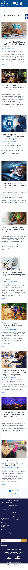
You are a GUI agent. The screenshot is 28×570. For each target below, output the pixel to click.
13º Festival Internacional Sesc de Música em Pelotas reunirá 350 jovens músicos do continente (13, 415)
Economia (6, 48)
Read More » (4, 64)
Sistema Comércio (9, 421)
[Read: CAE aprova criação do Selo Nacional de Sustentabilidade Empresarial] (13, 218)
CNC (2, 48)
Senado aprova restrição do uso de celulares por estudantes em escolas (13, 185)
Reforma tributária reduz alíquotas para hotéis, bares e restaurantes (12, 87)
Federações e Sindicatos (6, 507)
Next (14, 493)
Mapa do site (3, 523)
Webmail (3, 526)
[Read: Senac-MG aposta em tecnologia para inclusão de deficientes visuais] (13, 448)
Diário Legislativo (5, 92)
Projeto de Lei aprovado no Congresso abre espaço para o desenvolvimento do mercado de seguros (13, 276)
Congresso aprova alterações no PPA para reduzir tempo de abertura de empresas (12, 136)
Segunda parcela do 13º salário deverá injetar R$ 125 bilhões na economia (13, 44)
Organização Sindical (5, 509)
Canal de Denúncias (5, 518)
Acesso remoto (4, 527)
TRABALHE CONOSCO (14, 512)
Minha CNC (3, 529)
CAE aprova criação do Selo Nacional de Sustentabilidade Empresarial (12, 229)
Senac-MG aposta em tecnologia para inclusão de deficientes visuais (12, 463)
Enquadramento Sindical (6, 502)
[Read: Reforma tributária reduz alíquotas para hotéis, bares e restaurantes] (13, 75)
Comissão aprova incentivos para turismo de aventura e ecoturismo (12, 325)
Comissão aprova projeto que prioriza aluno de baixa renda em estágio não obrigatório (13, 372)
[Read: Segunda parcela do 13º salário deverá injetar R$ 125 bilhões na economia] (13, 30)
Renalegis (3, 521)
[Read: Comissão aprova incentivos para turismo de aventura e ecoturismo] (13, 311)
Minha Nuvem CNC (5, 525)
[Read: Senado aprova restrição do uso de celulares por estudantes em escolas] (13, 170)
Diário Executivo (5, 281)
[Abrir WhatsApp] (24, 567)
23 (18, 490)
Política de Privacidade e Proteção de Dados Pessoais (13, 519)
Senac (2, 421)
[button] (25, 4)
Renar (2, 522)
